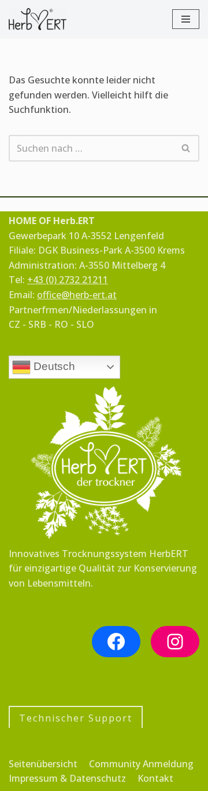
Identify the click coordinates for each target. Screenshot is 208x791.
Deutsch (53, 366)
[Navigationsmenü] (185, 19)
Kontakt (155, 778)
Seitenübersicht (43, 763)
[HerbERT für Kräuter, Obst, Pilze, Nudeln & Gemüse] (37, 19)
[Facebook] (116, 641)
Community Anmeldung (141, 763)
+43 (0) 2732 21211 (67, 279)
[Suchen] (186, 148)
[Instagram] (175, 641)
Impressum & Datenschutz (67, 778)
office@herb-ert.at (77, 294)
